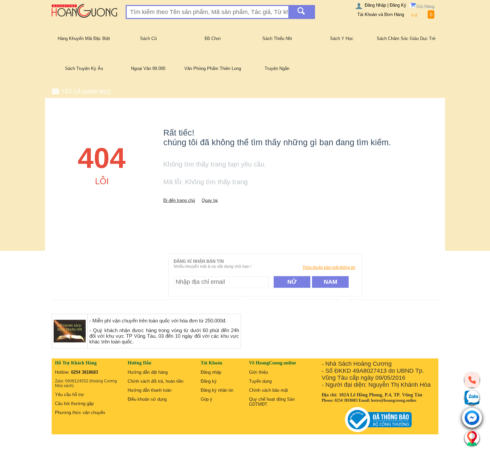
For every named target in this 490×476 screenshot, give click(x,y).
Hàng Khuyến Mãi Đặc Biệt (84, 38)
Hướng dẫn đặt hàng (148, 372)
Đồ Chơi (213, 38)
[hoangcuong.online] (84, 10)
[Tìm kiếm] (301, 12)
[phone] (472, 379)
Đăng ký (209, 381)
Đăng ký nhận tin (217, 390)
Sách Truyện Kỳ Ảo (84, 68)
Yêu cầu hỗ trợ (69, 394)
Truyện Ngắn (277, 68)
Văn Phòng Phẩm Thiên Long (212, 68)
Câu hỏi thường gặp (74, 403)
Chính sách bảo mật (268, 390)
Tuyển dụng (260, 381)
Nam (330, 281)
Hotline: (76, 372)
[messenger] (472, 418)
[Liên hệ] (472, 438)
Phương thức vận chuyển (80, 412)
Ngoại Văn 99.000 (148, 68)
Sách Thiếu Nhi (277, 38)
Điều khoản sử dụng (147, 399)
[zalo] (472, 397)
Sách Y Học (341, 38)
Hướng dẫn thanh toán (149, 390)
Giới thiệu (258, 372)
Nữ (292, 281)
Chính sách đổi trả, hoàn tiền (155, 381)
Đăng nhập (211, 372)
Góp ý (206, 399)
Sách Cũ (148, 38)
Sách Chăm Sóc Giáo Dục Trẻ (406, 38)
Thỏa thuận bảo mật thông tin (328, 267)
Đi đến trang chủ (179, 200)
